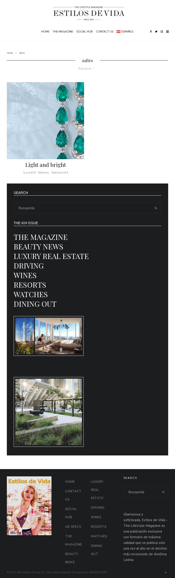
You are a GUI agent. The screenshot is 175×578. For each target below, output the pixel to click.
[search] (156, 208)
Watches (43, 172)
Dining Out (35, 304)
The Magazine (63, 31)
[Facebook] (151, 32)
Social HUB (84, 31)
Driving (29, 265)
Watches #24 (59, 172)
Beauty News (38, 246)
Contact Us (104, 31)
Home (45, 31)
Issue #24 (29, 172)
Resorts (30, 284)
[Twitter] (156, 32)
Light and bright (45, 164)
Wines (25, 275)
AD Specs (73, 527)
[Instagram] (162, 32)
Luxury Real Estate (51, 256)
